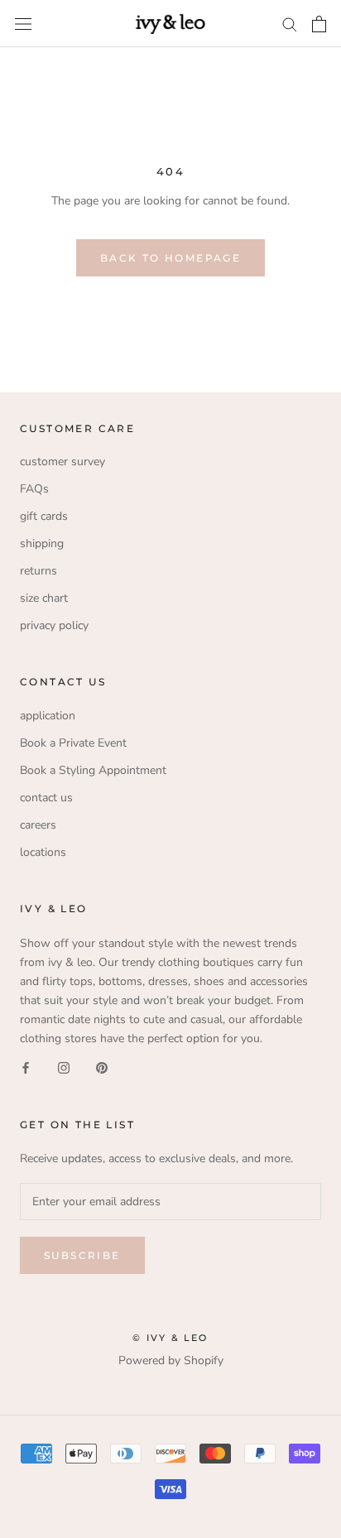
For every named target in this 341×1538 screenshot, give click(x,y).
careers (38, 825)
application (47, 715)
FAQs (34, 489)
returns (38, 571)
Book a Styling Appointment (93, 770)
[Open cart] (319, 24)
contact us (46, 797)
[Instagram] (64, 1066)
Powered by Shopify (170, 1360)
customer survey (62, 461)
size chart (44, 598)
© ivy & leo (170, 1337)
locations (43, 852)
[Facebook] (25, 1066)
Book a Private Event (73, 743)
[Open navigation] (23, 23)
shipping (42, 543)
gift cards (44, 516)
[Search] (289, 24)
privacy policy (54, 625)
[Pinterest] (102, 1066)
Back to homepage (170, 258)
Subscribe (82, 1255)
